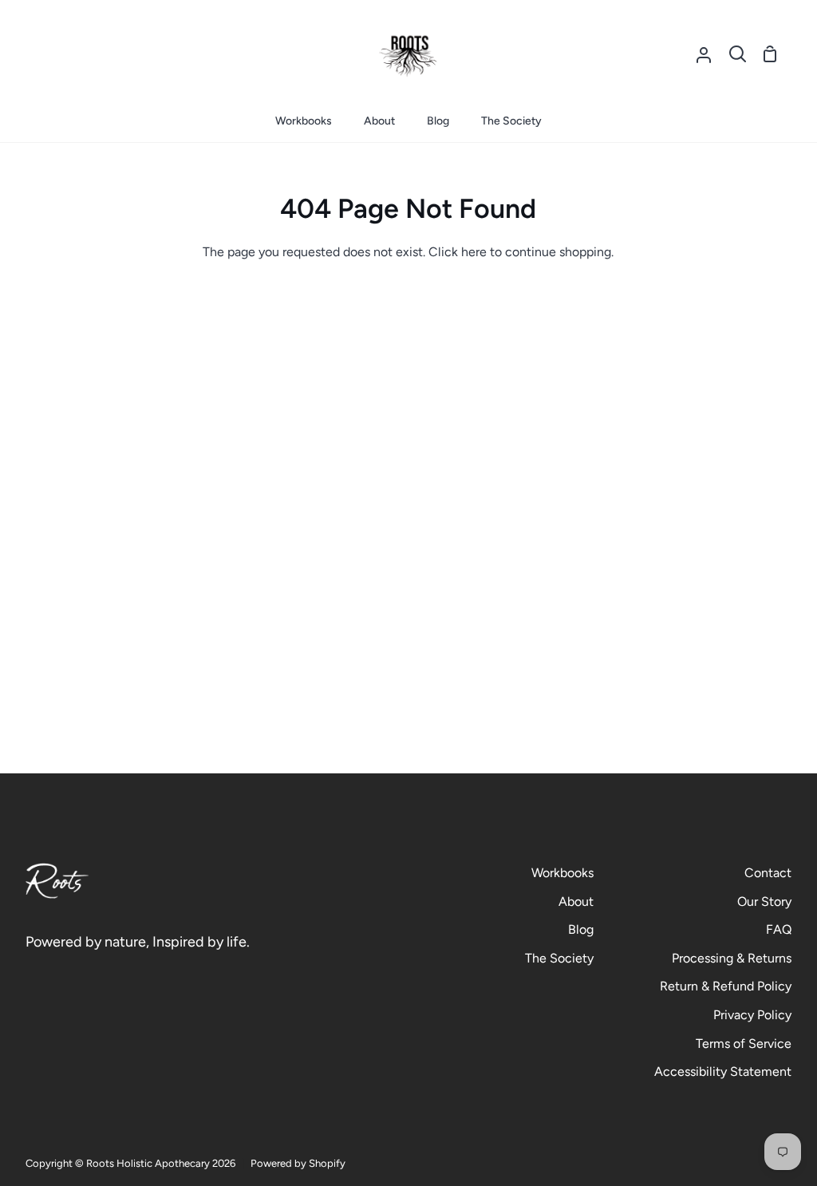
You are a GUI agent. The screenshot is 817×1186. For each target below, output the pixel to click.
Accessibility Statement (722, 1071)
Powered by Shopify (298, 1163)
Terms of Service (743, 1043)
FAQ (778, 929)
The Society (559, 958)
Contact (767, 872)
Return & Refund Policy (725, 986)
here (474, 251)
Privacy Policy (752, 1014)
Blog (581, 929)
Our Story (764, 901)
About (576, 901)
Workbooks (562, 872)
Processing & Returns (731, 958)
